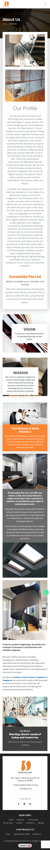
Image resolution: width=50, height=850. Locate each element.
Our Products (33, 819)
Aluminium (37, 834)
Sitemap (41, 823)
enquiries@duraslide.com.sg (25, 785)
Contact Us (30, 823)
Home (5, 24)
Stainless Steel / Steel (21, 834)
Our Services (8, 823)
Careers (19, 823)
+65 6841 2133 (25, 788)
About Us (20, 819)
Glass (8, 834)
